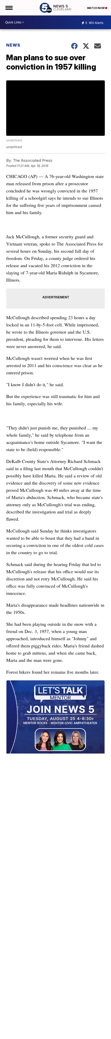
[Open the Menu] (8, 7)
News (13, 45)
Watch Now (96, 8)
